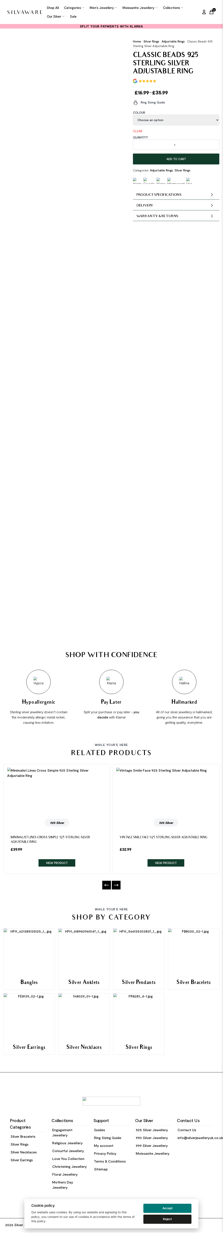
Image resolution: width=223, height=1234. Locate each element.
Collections (171, 8)
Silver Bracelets (22, 1136)
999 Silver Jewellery (152, 1145)
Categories (72, 8)
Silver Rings (151, 41)
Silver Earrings (21, 1160)
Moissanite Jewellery (138, 8)
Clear (137, 131)
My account (103, 1145)
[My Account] (204, 12)
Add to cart (176, 159)
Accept (168, 1208)
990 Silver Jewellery (152, 1138)
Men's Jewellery (102, 8)
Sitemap (101, 1169)
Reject (167, 1219)
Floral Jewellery (65, 1174)
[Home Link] (24, 12)
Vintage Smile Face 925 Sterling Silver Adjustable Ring (164, 838)
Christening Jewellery (69, 1166)
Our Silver (54, 16)
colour (139, 112)
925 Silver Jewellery (152, 1130)
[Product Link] (57, 791)
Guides (99, 1130)
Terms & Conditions (110, 1161)
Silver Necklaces (23, 1152)
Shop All (53, 8)
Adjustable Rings (173, 41)
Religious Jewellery (67, 1143)
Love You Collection (68, 1158)
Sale (73, 16)
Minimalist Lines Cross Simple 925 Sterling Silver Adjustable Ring (50, 840)
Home (137, 41)
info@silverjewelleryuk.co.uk (200, 1138)
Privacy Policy (105, 1153)
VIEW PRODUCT (57, 863)
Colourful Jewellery (68, 1151)
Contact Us (187, 1130)
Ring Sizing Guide (153, 102)
